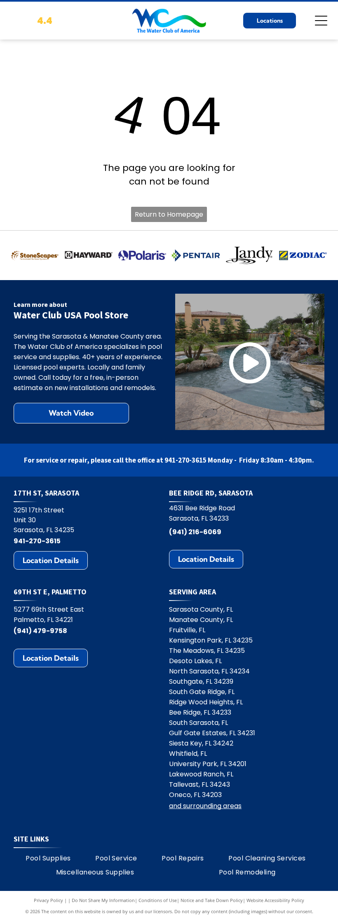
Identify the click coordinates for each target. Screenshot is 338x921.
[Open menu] (321, 20)
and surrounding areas (205, 806)
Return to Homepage (169, 214)
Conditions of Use (157, 900)
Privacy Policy (48, 900)
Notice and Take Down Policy (212, 900)
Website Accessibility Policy (275, 900)
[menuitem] (48, 858)
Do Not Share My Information (103, 900)
